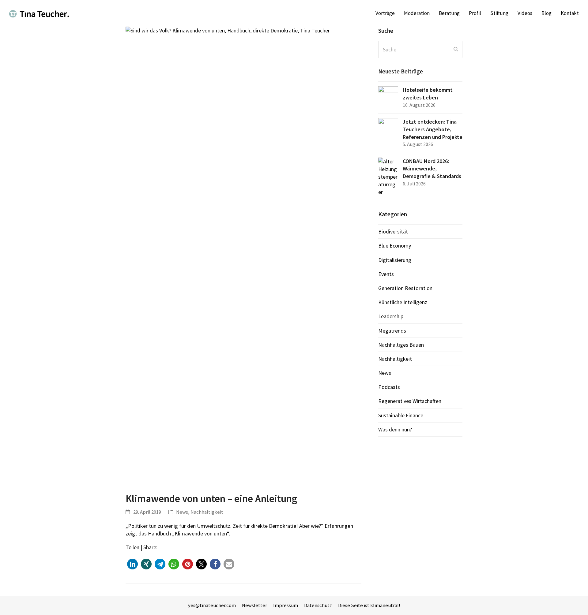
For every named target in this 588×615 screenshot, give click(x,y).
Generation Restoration (405, 288)
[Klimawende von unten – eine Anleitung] (243, 255)
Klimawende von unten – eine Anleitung (211, 498)
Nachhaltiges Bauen (401, 344)
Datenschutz (318, 605)
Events (386, 274)
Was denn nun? (395, 429)
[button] (132, 564)
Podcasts (389, 386)
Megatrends (392, 330)
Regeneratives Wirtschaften (409, 400)
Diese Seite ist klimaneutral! (369, 605)
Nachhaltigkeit (206, 512)
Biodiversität (393, 231)
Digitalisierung (394, 259)
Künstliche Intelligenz (402, 302)
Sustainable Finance (400, 415)
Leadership (390, 316)
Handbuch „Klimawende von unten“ (188, 533)
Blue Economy (394, 245)
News (182, 512)
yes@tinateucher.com (212, 605)
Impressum (285, 605)
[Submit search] (456, 49)
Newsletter (254, 605)
